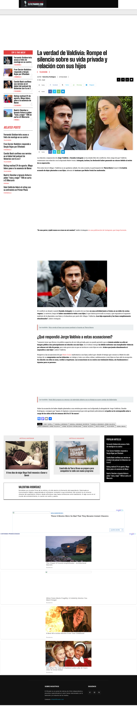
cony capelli (48, 424)
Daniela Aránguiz (61, 424)
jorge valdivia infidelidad (71, 426)
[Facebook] (119, 79)
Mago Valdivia (88, 426)
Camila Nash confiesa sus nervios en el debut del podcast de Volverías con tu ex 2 (22, 85)
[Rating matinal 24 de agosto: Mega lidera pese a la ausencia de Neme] (8, 99)
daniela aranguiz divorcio (79, 424)
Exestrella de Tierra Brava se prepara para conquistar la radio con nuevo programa (76, 469)
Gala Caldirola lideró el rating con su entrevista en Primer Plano (17, 188)
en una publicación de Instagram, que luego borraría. (107, 230)
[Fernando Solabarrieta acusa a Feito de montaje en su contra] (8, 60)
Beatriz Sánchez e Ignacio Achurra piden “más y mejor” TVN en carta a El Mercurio (23, 113)
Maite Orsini (66, 355)
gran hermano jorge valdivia (49, 426)
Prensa (17, 120)
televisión (110, 426)
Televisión (17, 65)
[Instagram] (94, 692)
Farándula (18, 77)
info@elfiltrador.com (57, 699)
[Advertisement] (68, 29)
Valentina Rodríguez (49, 77)
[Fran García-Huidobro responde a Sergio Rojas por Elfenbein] (8, 72)
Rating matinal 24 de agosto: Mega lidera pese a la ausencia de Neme (22, 99)
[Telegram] (131, 79)
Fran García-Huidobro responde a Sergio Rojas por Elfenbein (22, 71)
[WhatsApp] (127, 79)
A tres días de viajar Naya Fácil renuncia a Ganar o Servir (26, 474)
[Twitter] (123, 79)
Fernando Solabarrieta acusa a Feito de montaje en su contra (23, 59)
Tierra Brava (121, 426)
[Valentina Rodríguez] (12, 491)
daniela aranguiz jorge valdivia (103, 424)
